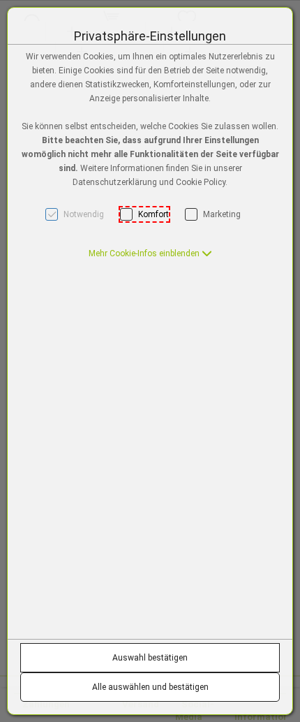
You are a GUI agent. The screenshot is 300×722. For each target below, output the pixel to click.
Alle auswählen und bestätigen (150, 687)
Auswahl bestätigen (150, 658)
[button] (150, 253)
